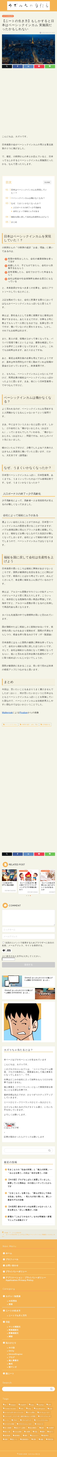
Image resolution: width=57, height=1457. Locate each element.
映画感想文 (14, 1330)
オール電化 (31, 1412)
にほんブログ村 (11, 1127)
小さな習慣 (18, 1431)
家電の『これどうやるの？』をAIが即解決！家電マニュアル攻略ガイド (30, 1218)
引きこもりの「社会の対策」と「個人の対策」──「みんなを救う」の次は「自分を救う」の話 (30, 1171)
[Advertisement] (28, 102)
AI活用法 (13, 1301)
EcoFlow (41, 1405)
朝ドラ (51, 1431)
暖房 (43, 1431)
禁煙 (11, 1304)
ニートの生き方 (8, 16)
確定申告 (46, 1435)
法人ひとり (11, 1343)
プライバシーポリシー (16, 1271)
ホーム (9, 1253)
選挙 (34, 1439)
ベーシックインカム (11, 724)
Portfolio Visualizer (10, 1408)
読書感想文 (14, 1333)
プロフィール (12, 1259)
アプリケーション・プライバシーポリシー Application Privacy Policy (26, 1278)
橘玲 (26, 1435)
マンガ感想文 (15, 1327)
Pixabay (23, 712)
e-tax (32, 1405)
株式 (11, 1364)
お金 (50, 1408)
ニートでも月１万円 (18, 1315)
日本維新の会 (46, 724)
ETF (49, 1405)
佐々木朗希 (8, 1428)
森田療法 (17, 1435)
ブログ (12, 1357)
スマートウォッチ (45, 1416)
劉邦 (42, 1428)
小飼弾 (28, 1431)
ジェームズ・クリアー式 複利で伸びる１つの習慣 (20, 1416)
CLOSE (47, 182)
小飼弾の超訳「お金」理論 (29, 724)
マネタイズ (40, 1424)
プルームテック (26, 1420)
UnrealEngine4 (40, 1408)
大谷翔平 (51, 1428)
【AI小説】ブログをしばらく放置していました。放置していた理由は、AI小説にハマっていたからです (30, 1183)
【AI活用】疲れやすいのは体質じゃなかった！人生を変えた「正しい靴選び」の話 (30, 1208)
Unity (11, 1351)
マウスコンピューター (25, 1424)
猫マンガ (13, 1367)
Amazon (13, 1405)
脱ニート (10, 1373)
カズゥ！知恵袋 (13, 1296)
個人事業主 (14, 1360)
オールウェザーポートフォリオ (14, 1412)
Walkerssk (7, 712)
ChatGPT (23, 1405)
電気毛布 (50, 1439)
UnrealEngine (16, 1354)
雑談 (11, 1336)
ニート (7, 1420)
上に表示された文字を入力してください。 (22, 956)
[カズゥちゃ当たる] (28, 9)
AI (5, 1405)
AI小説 (12, 1348)
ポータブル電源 (9, 1424)
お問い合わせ (12, 1265)
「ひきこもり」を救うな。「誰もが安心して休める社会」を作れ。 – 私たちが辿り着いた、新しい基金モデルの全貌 (30, 1196)
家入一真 (7, 1431)
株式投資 (7, 1435)
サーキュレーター (44, 1412)
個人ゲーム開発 (20, 1428)
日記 (8, 1322)
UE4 (22, 1408)
